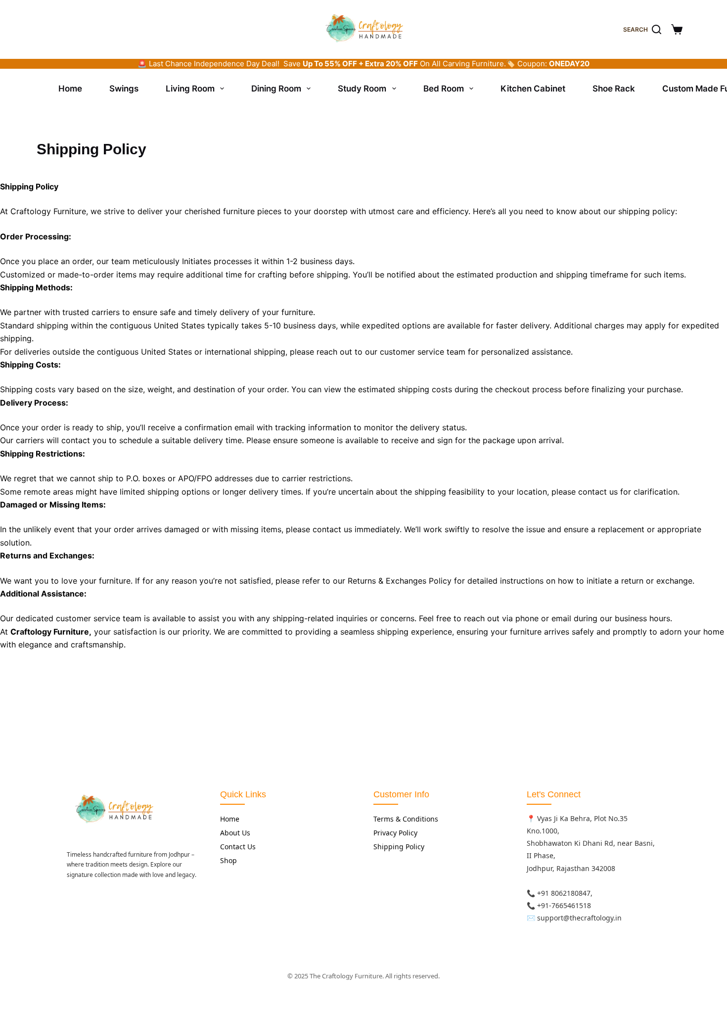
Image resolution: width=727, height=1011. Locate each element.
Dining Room (276, 88)
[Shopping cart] (676, 29)
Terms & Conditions (405, 819)
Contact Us (238, 846)
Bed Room (443, 88)
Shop (228, 860)
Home (70, 88)
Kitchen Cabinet (532, 88)
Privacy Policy (395, 832)
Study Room (362, 88)
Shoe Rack (613, 88)
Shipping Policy (398, 846)
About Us (235, 832)
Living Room (190, 88)
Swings (123, 88)
